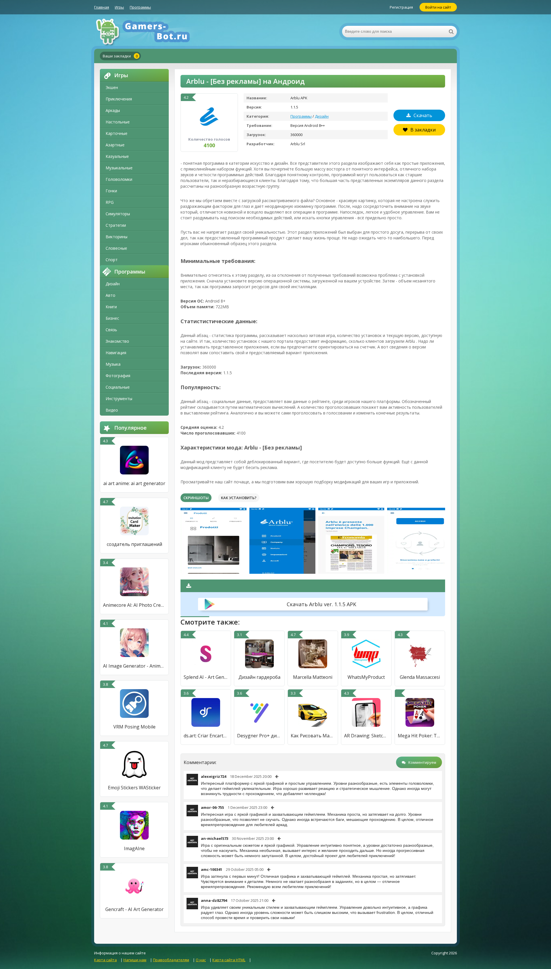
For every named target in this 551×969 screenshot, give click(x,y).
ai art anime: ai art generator (134, 483)
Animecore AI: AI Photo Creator (134, 605)
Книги (111, 306)
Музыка (113, 364)
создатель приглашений (134, 544)
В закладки (423, 130)
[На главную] (151, 31)
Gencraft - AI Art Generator (134, 909)
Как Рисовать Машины (313, 735)
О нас (201, 959)
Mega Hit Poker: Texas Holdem (420, 735)
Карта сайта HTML (228, 959)
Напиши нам (134, 959)
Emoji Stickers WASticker (134, 787)
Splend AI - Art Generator (206, 677)
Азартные (115, 145)
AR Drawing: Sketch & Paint (366, 735)
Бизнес (112, 318)
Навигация (116, 352)
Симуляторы (118, 213)
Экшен (112, 87)
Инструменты (119, 398)
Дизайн (113, 283)
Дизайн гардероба (259, 677)
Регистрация (401, 7)
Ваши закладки (120, 56)
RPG (110, 202)
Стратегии (116, 225)
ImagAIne (134, 848)
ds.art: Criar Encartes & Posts (206, 735)
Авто (110, 295)
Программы (140, 7)
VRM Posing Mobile (134, 727)
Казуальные (117, 156)
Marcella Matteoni (312, 677)
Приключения (119, 99)
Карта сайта (105, 959)
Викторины (116, 236)
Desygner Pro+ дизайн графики (259, 735)
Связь (111, 329)
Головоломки (119, 179)
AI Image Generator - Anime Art (134, 666)
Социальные (118, 387)
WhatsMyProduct (366, 677)
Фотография (118, 375)
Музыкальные (119, 167)
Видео (112, 410)
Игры (119, 7)
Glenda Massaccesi (420, 677)
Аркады (113, 110)
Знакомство (117, 341)
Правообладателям (171, 959)
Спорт (112, 259)
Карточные (116, 133)
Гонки (111, 190)
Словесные (116, 248)
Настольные (118, 122)
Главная (101, 7)
